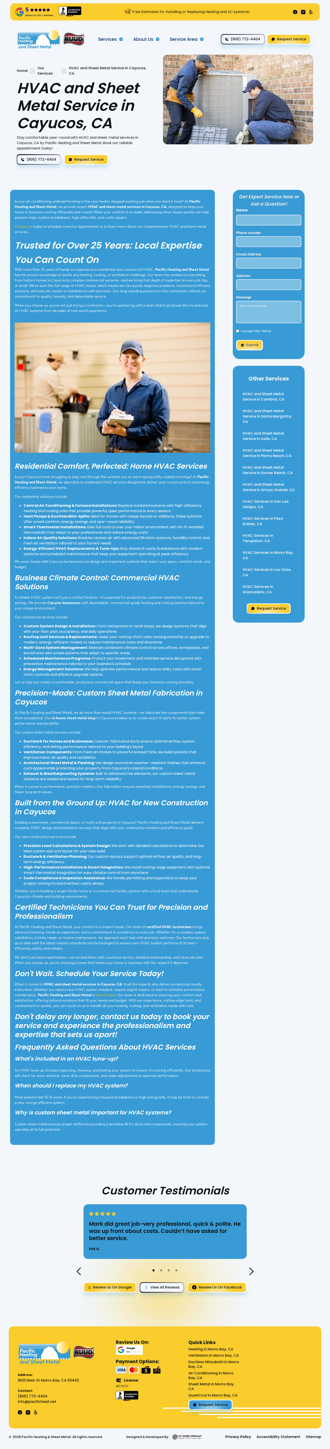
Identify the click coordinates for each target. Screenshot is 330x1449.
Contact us (23, 226)
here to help (105, 995)
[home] (39, 39)
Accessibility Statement (278, 1437)
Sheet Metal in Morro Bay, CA (211, 1386)
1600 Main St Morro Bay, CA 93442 (48, 1380)
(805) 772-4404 (32, 1396)
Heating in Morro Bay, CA (210, 1349)
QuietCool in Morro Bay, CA (213, 1395)
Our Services (45, 70)
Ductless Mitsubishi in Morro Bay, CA (213, 1364)
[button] (110, 39)
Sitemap (313, 1437)
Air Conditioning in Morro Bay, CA (210, 1375)
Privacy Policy (238, 1437)
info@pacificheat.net (37, 1401)
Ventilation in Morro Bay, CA (213, 1355)
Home (22, 70)
